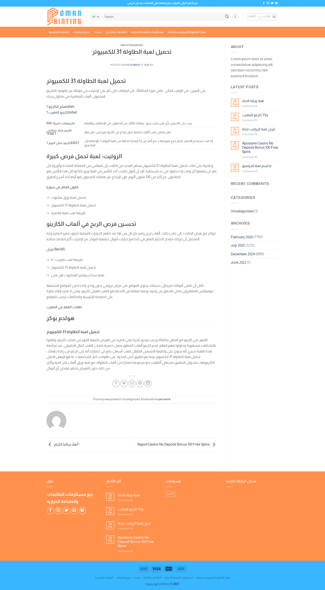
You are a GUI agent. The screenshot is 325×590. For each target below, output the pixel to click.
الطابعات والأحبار (116, 32)
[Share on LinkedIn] (148, 383)
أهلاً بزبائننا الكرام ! (66, 444)
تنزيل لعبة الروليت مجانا (258, 129)
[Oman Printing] (64, 17)
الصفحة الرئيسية (59, 32)
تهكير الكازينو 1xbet (60, 106)
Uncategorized (242, 211)
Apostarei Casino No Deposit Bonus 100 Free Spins (260, 147)
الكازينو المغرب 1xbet (61, 112)
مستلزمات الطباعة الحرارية (147, 32)
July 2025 (238, 245)
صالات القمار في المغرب (64, 307)
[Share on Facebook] (116, 383)
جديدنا (98, 32)
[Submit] (227, 17)
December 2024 (243, 254)
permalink (164, 399)
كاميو (170, 493)
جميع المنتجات (81, 32)
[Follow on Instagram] (268, 3)
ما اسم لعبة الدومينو (256, 166)
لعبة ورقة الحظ (253, 101)
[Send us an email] (276, 3)
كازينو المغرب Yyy (255, 115)
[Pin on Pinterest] (140, 383)
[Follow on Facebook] (263, 3)
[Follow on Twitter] (272, 3)
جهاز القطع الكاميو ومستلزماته (187, 32)
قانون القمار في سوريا (62, 187)
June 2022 (238, 262)
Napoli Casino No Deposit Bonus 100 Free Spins (173, 444)
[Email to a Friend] (132, 383)
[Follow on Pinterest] (82, 510)
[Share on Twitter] (124, 383)
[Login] (235, 16)
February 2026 (242, 237)
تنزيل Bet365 (55, 249)
